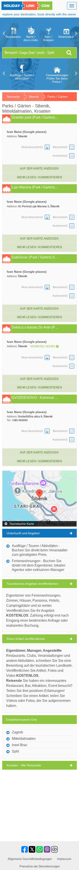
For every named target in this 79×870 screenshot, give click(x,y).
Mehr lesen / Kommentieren (39, 177)
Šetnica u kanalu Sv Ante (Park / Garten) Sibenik (35, 327)
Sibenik (34, 96)
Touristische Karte (21, 523)
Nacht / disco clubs (30, 38)
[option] (13, 33)
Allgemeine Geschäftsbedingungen (30, 859)
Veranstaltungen (66, 36)
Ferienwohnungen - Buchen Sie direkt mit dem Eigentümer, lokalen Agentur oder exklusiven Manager (38, 565)
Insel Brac (19, 745)
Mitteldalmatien (24, 738)
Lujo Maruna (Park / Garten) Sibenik (35, 187)
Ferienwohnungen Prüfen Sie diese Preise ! (57, 78)
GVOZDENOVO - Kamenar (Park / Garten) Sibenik (35, 397)
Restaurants (13, 36)
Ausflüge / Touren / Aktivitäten (22, 77)
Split (15, 751)
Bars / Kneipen (48, 38)
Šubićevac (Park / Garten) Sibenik (35, 257)
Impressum (64, 859)
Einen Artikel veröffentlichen (26, 639)
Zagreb (17, 732)
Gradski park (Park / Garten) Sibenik (35, 117)
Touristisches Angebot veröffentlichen (32, 583)
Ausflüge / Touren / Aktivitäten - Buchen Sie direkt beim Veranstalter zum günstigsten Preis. (40, 550)
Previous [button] (3, 33)
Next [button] (76, 33)
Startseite (13, 96)
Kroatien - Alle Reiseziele (24, 765)
